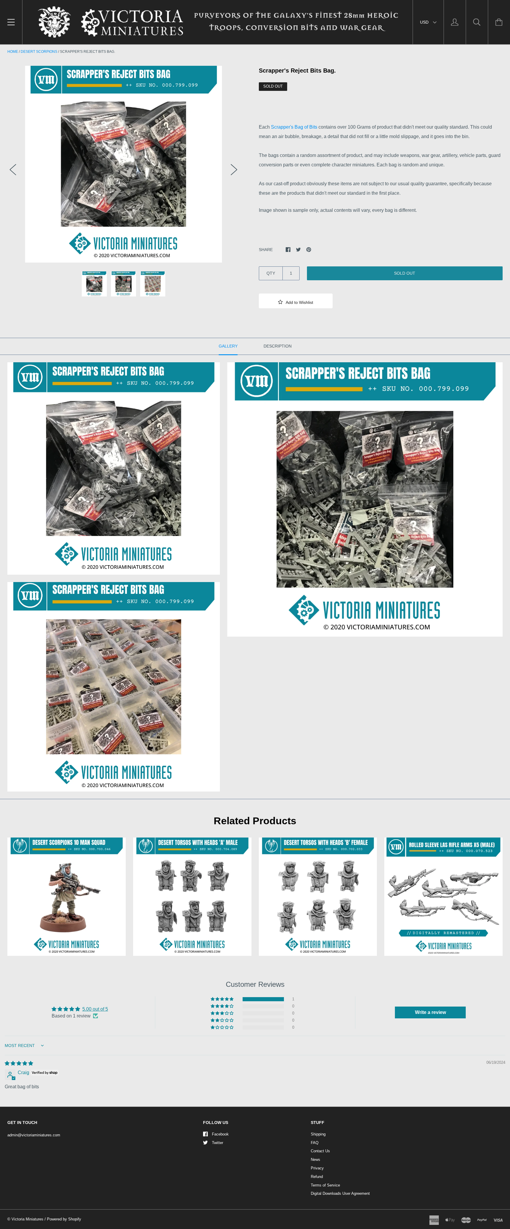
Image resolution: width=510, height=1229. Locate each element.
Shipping (318, 1134)
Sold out (404, 273)
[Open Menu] (11, 22)
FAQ (314, 1142)
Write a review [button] (430, 1012)
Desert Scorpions (39, 52)
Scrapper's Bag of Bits (294, 127)
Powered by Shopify (64, 1219)
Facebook (220, 1134)
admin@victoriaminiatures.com (33, 1135)
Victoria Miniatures (27, 1219)
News (315, 1159)
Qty (271, 273)
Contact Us (320, 1151)
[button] (296, 301)
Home (12, 52)
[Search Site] (477, 22)
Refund (317, 1176)
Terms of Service (325, 1185)
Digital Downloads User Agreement (340, 1193)
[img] (19, 1063)
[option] (123, 164)
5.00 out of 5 (95, 1009)
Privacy (317, 1168)
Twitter (217, 1142)
